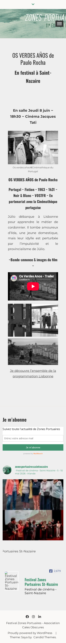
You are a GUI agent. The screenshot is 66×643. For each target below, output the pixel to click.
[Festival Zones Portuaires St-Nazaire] (11, 581)
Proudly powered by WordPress (30, 633)
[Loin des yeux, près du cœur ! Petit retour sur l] (33, 509)
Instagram (33, 616)
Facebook (27, 616)
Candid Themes (44, 637)
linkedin (39, 616)
